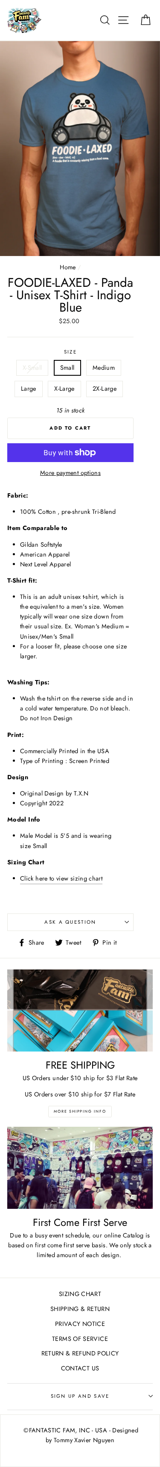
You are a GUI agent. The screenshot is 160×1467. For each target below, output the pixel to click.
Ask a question (70, 922)
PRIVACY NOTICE (80, 1324)
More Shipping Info (80, 1111)
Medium (104, 367)
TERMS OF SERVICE (80, 1338)
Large (28, 388)
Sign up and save (80, 1396)
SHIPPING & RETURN (80, 1309)
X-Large (64, 388)
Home (68, 267)
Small (67, 367)
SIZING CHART (80, 1294)
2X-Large (104, 388)
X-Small (32, 367)
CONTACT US (80, 1368)
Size (70, 351)
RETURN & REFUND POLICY (80, 1353)
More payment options (70, 472)
